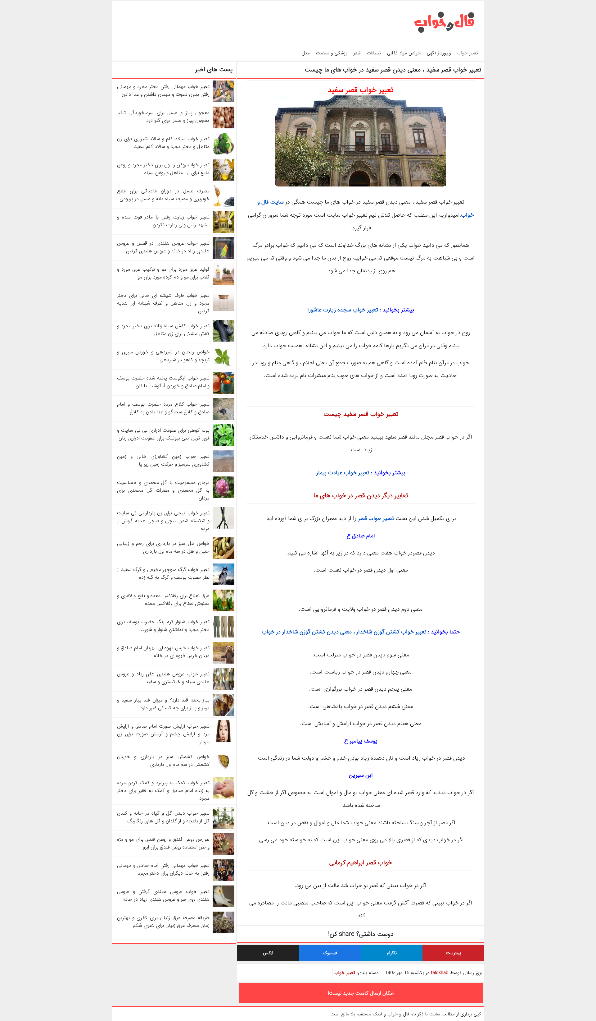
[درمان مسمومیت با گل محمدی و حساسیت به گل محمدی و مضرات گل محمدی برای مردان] (223, 497)
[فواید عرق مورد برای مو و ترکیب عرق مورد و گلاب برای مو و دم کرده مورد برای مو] (223, 283)
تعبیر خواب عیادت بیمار (342, 472)
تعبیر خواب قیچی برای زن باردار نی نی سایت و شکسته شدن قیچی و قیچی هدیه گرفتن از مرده (163, 520)
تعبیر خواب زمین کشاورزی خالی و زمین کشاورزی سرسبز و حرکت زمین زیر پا (163, 460)
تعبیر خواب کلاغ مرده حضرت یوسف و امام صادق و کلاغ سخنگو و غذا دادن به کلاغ (163, 408)
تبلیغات (374, 53)
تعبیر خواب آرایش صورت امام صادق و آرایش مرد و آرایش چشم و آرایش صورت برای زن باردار (163, 734)
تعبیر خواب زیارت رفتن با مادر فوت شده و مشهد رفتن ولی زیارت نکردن (163, 221)
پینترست (453, 953)
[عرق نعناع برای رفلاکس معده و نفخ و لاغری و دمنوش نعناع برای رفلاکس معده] (223, 610)
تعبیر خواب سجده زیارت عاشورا (342, 310)
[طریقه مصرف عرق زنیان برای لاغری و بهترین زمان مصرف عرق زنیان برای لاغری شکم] (223, 932)
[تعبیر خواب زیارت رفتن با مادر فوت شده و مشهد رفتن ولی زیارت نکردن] (223, 231)
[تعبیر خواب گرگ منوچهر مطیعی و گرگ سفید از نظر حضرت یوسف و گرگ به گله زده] (223, 584)
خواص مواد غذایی (404, 53)
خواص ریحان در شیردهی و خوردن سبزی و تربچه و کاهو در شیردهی (163, 356)
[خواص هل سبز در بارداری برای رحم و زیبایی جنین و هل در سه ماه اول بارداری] (223, 558)
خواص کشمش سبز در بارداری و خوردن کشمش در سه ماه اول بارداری (163, 760)
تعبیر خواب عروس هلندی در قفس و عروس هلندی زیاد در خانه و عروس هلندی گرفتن (163, 247)
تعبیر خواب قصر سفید (361, 90)
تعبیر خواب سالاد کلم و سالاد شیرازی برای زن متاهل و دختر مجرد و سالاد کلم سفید (163, 142)
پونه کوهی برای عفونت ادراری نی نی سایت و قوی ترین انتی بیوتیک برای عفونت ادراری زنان (163, 434)
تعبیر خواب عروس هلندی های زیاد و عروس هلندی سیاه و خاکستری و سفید (163, 678)
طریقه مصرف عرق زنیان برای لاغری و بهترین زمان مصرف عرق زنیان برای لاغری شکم (163, 921)
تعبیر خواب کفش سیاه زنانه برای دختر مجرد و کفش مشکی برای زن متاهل (163, 330)
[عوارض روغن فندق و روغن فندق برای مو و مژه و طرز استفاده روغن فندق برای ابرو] (223, 854)
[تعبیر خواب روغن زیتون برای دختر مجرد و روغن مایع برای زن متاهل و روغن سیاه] (223, 179)
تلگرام (392, 953)
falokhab (440, 973)
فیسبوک (330, 953)
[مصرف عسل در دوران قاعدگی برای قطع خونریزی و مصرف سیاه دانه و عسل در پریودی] (223, 205)
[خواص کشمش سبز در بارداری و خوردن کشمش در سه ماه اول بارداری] (223, 771)
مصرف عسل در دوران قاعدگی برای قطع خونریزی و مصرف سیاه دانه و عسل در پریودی (163, 195)
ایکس (268, 953)
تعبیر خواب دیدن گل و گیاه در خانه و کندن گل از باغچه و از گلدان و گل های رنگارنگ (163, 817)
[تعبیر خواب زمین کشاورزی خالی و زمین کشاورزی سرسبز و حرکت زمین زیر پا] (223, 471)
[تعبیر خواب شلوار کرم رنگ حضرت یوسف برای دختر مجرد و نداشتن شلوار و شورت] (223, 636)
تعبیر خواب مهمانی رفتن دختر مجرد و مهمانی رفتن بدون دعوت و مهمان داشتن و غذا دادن (163, 90)
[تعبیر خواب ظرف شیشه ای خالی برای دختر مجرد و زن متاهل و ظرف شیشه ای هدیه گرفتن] (223, 310)
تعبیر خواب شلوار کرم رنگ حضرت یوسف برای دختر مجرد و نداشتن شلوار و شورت (163, 625)
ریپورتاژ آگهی (439, 53)
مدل (306, 53)
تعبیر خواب (467, 53)
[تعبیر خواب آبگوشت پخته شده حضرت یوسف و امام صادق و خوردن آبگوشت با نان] (223, 392)
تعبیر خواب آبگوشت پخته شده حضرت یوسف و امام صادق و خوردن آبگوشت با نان (163, 382)
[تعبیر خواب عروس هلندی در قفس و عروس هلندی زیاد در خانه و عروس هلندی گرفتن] (223, 257)
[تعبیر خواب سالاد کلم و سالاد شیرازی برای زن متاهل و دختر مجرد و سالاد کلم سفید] (223, 153)
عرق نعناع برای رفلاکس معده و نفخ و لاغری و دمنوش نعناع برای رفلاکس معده (163, 599)
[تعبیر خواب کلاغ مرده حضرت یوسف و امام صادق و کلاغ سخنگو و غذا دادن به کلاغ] (223, 418)
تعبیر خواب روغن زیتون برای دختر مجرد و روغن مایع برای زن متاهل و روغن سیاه (163, 169)
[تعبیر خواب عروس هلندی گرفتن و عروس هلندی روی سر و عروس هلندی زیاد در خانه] (223, 906)
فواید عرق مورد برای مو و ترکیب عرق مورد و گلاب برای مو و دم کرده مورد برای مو (163, 273)
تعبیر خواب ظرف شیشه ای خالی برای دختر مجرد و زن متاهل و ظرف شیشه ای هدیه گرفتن (163, 303)
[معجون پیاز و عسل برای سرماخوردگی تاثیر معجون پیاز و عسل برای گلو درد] (223, 127)
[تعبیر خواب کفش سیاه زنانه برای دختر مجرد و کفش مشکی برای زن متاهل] (223, 340)
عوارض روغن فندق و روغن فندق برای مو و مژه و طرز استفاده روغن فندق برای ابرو (163, 843)
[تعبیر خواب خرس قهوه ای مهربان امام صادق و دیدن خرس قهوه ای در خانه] (223, 662)
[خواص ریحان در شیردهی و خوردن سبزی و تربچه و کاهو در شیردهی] (223, 366)
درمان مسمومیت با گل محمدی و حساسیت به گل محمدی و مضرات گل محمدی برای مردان (163, 490)
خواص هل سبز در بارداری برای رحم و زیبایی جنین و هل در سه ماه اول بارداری (163, 547)
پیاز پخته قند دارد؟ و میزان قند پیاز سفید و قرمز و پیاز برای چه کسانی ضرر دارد (163, 704)
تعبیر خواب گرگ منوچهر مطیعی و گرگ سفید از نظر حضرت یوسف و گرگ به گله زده (163, 573)
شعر (357, 53)
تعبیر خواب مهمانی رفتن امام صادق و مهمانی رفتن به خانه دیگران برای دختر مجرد (163, 869)
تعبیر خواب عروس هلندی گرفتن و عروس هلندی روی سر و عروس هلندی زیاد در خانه (163, 895)
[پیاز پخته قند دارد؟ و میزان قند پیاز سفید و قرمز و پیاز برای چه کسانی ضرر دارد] (223, 714)
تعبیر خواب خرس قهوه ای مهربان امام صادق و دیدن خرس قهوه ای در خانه (163, 652)
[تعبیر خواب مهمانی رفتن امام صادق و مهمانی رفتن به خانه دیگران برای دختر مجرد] (223, 880)
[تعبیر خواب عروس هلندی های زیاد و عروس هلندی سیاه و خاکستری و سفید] (223, 688)
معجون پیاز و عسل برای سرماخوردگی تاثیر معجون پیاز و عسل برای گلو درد (163, 116)
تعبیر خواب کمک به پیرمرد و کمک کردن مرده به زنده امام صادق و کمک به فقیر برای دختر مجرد (163, 790)
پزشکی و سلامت (331, 53)
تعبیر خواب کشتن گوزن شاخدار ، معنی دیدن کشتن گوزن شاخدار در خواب (344, 632)
